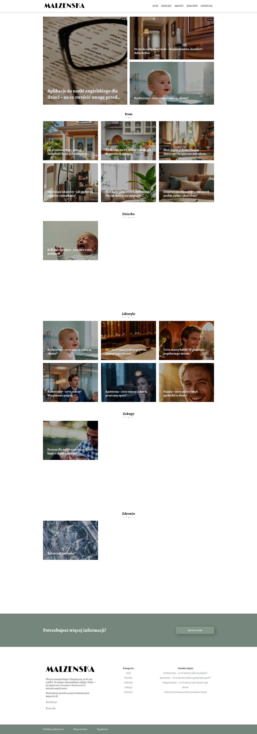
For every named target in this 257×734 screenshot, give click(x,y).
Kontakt (51, 708)
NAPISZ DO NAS (195, 630)
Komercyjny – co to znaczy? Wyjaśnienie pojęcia (64, 393)
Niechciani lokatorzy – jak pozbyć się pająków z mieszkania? (70, 194)
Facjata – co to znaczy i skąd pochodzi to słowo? (180, 393)
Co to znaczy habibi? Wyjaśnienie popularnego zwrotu (184, 352)
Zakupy (179, 6)
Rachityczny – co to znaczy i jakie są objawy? (161, 98)
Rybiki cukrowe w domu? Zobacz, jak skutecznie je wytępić (128, 152)
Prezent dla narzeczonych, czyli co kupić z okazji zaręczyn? (69, 451)
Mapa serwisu (80, 729)
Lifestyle (207, 6)
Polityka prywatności (53, 729)
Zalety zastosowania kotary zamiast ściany (185, 692)
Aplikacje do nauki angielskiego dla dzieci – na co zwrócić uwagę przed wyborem (82, 94)
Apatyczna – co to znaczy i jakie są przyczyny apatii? (126, 393)
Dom (155, 6)
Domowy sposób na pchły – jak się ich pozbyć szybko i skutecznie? (186, 194)
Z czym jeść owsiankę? (61, 553)
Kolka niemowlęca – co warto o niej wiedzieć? (69, 252)
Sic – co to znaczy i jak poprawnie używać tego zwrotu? (126, 352)
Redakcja (51, 702)
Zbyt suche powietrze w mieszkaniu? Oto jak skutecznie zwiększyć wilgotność (128, 194)
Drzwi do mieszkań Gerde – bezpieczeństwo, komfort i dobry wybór (168, 51)
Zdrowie (192, 6)
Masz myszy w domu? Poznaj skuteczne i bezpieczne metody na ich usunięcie (184, 152)
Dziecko (166, 6)
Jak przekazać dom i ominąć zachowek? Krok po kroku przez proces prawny (67, 152)
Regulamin (102, 729)
